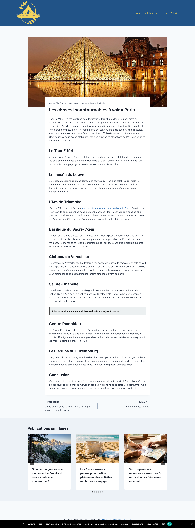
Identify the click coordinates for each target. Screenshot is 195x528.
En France (137, 13)
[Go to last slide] (32, 462)
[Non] (191, 524)
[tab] (92, 492)
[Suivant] (163, 462)
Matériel (174, 13)
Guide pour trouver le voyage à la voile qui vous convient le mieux (67, 406)
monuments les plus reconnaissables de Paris (105, 208)
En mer (163, 13)
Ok (169, 524)
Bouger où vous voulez (138, 404)
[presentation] (49, 448)
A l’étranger (151, 13)
